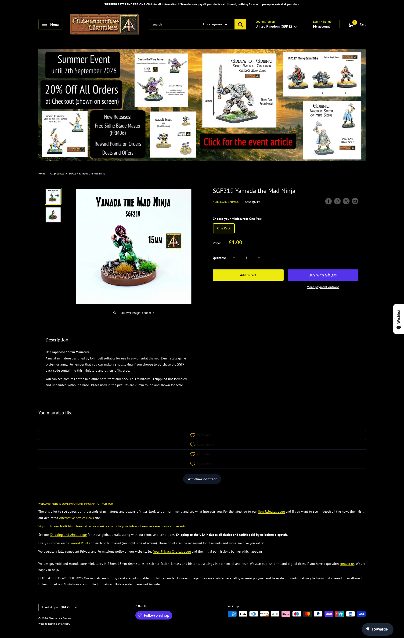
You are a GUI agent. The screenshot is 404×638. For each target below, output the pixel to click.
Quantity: (219, 258)
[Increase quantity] (259, 258)
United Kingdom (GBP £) (55, 607)
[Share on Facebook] (328, 201)
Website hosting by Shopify (54, 623)
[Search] (240, 24)
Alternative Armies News (76, 518)
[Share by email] (355, 201)
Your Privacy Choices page (172, 551)
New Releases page (271, 511)
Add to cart (248, 275)
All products (57, 173)
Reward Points (80, 543)
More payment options (323, 287)
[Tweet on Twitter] (346, 201)
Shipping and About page (68, 535)
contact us (347, 564)
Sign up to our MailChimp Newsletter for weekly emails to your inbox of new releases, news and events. (112, 526)
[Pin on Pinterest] (337, 201)
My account (321, 26)
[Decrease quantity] (234, 258)
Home (41, 173)
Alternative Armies (225, 201)
